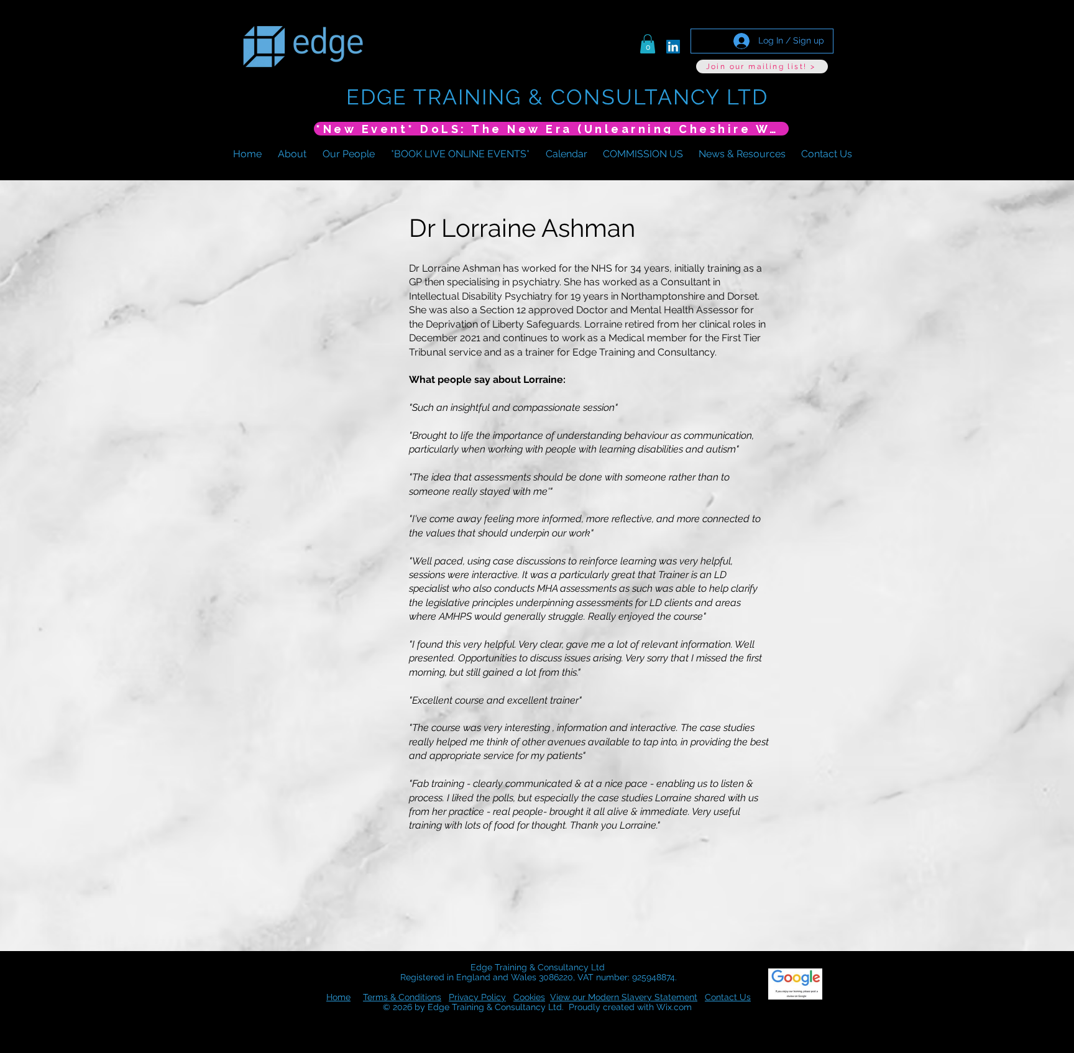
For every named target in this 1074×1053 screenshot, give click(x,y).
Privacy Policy (477, 997)
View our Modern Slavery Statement (623, 997)
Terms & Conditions (402, 997)
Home (338, 997)
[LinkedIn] (673, 46)
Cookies (529, 997)
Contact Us (728, 997)
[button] (648, 43)
